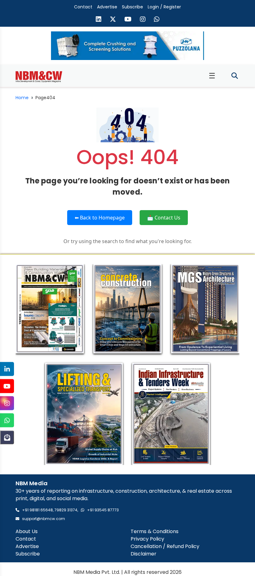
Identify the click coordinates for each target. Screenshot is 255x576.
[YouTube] (7, 386)
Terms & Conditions (154, 531)
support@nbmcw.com (43, 518)
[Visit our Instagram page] (142, 20)
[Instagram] (7, 403)
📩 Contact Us (163, 217)
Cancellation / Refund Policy (165, 546)
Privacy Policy (147, 538)
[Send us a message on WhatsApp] (156, 20)
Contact (83, 7)
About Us (27, 531)
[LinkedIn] (7, 369)
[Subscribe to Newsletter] (7, 438)
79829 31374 (65, 510)
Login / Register (164, 7)
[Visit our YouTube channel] (128, 20)
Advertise (107, 7)
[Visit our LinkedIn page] (98, 20)
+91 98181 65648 (37, 510)
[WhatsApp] (7, 420)
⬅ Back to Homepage (100, 217)
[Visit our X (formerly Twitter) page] (113, 20)
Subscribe (132, 7)
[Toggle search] (234, 76)
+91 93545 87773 (103, 510)
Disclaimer (143, 553)
